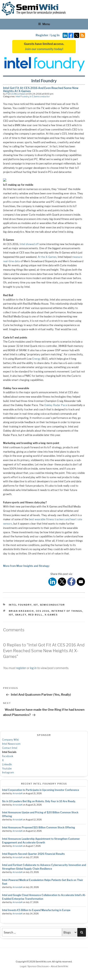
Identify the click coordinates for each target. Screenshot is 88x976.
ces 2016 (43, 611)
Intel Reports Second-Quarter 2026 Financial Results (33, 853)
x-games (51, 614)
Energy (36, 358)
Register (42, 35)
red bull (35, 614)
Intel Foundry (22, 96)
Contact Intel (9, 747)
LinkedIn (7, 764)
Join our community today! (44, 49)
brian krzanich (21, 611)
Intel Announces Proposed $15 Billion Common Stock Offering (38, 827)
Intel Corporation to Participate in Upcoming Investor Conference (40, 790)
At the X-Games (47, 256)
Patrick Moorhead (15, 93)
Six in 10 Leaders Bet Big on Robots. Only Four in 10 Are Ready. (39, 801)
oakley (20, 614)
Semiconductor (42, 96)
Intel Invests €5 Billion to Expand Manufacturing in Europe (36, 910)
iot (11, 614)
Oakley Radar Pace (55, 405)
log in (33, 668)
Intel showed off (29, 244)
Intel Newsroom (11, 743)
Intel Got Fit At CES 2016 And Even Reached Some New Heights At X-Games (40, 89)
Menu (46, 24)
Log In (55, 35)
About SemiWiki (59, 966)
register (21, 668)
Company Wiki (10, 739)
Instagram (8, 772)
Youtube (7, 768)
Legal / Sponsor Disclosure (34, 966)
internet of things (66, 611)
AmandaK (17, 793)
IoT (31, 96)
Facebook (7, 756)
